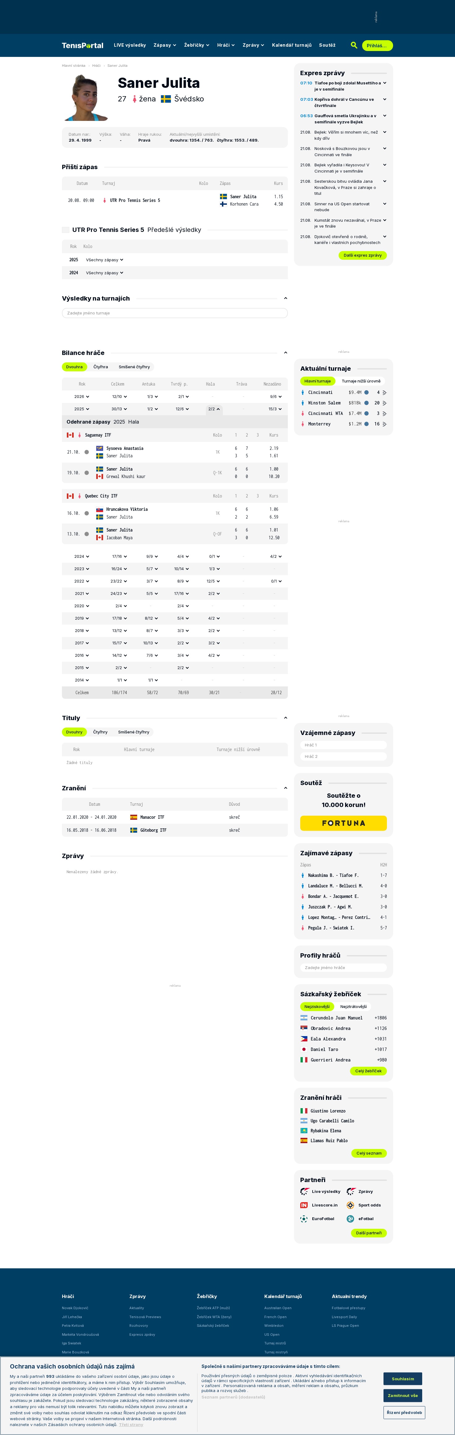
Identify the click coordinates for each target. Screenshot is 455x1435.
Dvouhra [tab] (74, 366)
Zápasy (162, 45)
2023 (79, 568)
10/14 (179, 568)
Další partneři (369, 1232)
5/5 (149, 593)
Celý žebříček (368, 1070)
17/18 (117, 618)
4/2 (273, 556)
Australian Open (278, 1308)
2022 (79, 581)
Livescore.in (325, 1204)
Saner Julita (117, 65)
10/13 (148, 642)
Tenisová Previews (145, 1317)
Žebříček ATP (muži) (213, 1308)
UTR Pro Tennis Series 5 (135, 200)
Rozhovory (138, 1325)
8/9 (180, 581)
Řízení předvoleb (404, 1412)
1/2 (150, 408)
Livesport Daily (344, 1317)
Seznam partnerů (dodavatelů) (234, 1396)
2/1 (181, 396)
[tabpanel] (175, 538)
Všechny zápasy (102, 259)
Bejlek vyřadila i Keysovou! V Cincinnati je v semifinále (341, 167)
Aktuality (136, 1308)
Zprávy (251, 45)
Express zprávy (142, 1334)
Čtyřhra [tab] (100, 366)
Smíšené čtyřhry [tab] (134, 366)
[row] (175, 200)
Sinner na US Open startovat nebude (342, 206)
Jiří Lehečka (72, 1317)
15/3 (273, 408)
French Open (275, 1317)
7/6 (149, 655)
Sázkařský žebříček (213, 1325)
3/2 (211, 642)
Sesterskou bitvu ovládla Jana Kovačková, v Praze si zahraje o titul (345, 187)
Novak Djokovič (75, 1308)
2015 (79, 667)
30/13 (116, 408)
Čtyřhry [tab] (100, 731)
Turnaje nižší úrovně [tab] (361, 380)
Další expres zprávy (363, 255)
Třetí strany (131, 1424)
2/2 (211, 408)
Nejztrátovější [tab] (353, 1006)
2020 (79, 605)
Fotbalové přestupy (348, 1308)
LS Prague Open (345, 1325)
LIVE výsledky (130, 45)
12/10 (117, 396)
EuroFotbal (323, 1218)
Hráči (223, 45)
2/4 (118, 605)
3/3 (180, 630)
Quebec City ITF (101, 495)
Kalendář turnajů (292, 45)
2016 (79, 655)
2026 (79, 396)
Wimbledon (274, 1325)
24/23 (116, 593)
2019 (79, 618)
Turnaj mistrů (275, 1343)
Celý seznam (369, 1153)
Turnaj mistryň (276, 1352)
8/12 (149, 618)
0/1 (212, 556)
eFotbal (366, 1218)
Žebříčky (194, 45)
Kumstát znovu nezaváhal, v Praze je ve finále (347, 223)
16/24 (116, 568)
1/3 (150, 396)
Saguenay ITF (98, 435)
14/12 (117, 655)
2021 (79, 593)
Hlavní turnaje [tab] (318, 380)
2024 (79, 556)
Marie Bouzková (75, 1352)
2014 (79, 679)
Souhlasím (403, 1378)
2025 (79, 408)
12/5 (211, 581)
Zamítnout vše (403, 1395)
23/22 (116, 581)
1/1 (119, 679)
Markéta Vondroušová (80, 1334)
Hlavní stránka (73, 65)
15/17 (117, 642)
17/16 (117, 556)
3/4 (180, 655)
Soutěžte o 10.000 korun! (344, 800)
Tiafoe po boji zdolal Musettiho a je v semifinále (347, 86)
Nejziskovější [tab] (317, 1006)
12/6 (180, 408)
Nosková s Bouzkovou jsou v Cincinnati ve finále (342, 151)
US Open (272, 1334)
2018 (79, 630)
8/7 (149, 630)
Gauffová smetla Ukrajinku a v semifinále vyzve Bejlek (345, 118)
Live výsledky (326, 1191)
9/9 (149, 556)
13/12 (117, 630)
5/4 (180, 618)
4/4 (180, 556)
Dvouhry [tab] (74, 731)
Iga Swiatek (71, 1343)
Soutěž (327, 45)
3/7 (149, 581)
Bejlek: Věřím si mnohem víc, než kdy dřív (346, 135)
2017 (79, 642)
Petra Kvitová (73, 1325)
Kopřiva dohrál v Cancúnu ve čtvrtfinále (344, 102)
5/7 (149, 568)
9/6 (273, 396)
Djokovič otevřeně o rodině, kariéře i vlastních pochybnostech (347, 239)
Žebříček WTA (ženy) (214, 1317)
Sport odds (369, 1204)
